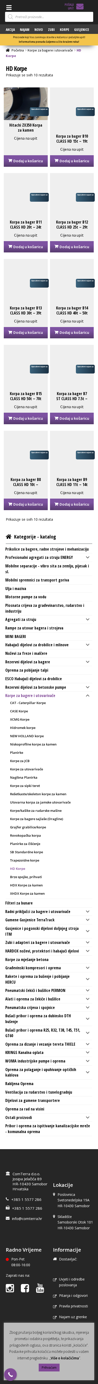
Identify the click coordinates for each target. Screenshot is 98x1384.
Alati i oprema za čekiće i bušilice (32, 999)
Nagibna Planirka (23, 777)
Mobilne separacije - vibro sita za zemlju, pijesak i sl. (47, 568)
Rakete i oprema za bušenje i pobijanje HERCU (37, 979)
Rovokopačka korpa (25, 835)
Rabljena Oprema (19, 1083)
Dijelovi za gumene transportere (32, 1100)
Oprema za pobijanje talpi (26, 670)
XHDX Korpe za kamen (27, 893)
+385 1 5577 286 (26, 1199)
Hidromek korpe (22, 727)
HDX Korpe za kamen (26, 885)
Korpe (64, 29)
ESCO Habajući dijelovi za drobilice (33, 678)
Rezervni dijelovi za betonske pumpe (35, 687)
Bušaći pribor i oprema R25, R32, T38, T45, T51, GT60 (42, 1033)
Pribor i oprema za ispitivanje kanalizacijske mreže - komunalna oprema (47, 1128)
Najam (24, 29)
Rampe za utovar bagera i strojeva (34, 628)
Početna (18, 50)
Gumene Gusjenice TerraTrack (30, 920)
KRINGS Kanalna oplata (24, 1052)
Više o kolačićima (65, 1358)
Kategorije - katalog (35, 536)
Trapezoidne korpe (24, 860)
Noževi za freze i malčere (26, 653)
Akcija (10, 29)
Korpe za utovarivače (26, 769)
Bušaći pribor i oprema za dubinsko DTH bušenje (38, 1018)
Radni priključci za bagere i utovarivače (37, 911)
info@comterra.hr (27, 1218)
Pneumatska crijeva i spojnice (30, 1007)
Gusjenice (81, 29)
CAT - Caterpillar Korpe (28, 703)
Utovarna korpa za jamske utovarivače (40, 802)
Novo (38, 29)
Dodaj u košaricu (28, 160)
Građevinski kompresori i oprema (33, 968)
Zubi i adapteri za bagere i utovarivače (37, 942)
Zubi (51, 29)
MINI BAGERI (15, 636)
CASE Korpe (19, 711)
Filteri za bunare (19, 903)
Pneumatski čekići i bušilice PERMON (35, 990)
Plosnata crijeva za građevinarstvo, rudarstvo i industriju (44, 608)
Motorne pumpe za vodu (25, 597)
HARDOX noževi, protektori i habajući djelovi (42, 951)
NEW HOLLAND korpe (27, 736)
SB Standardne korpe (26, 852)
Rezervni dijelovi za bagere (27, 662)
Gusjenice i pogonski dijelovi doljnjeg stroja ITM (42, 931)
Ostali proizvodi (18, 1117)
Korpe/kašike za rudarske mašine (36, 810)
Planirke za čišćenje (25, 843)
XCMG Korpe (19, 719)
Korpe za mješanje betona (26, 959)
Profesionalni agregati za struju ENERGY (39, 557)
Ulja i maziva (15, 588)
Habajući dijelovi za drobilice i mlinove (37, 645)
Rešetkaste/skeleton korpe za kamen (38, 794)
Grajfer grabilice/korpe (28, 827)
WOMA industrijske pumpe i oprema (35, 1061)
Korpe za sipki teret (25, 785)
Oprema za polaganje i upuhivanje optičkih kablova (40, 1072)
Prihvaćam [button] (49, 1367)
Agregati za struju (20, 619)
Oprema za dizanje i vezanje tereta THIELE (40, 1044)
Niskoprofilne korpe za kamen (33, 744)
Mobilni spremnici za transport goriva (37, 580)
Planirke (16, 752)
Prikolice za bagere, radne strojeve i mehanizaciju (47, 549)
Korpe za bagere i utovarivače (50, 50)
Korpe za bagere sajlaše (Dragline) (36, 819)
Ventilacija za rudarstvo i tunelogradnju (38, 1092)
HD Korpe (17, 868)
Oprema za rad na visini (24, 1109)
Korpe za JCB (20, 761)
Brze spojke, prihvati (26, 877)
